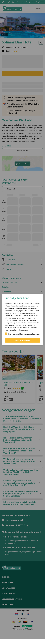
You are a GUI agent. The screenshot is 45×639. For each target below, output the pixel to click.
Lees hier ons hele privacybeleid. (16, 330)
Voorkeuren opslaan (22, 340)
